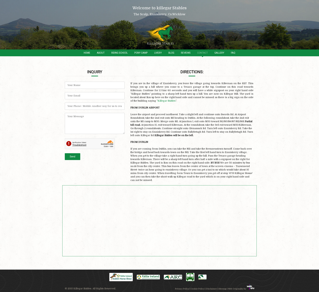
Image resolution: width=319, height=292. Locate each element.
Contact (202, 52)
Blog (171, 52)
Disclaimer (211, 289)
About (101, 52)
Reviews (186, 52)
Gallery (219, 52)
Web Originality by (237, 289)
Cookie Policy (197, 289)
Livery (158, 52)
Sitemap (222, 289)
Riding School (119, 52)
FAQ (233, 52)
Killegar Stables (167, 100)
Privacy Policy (182, 289)
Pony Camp (141, 52)
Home (87, 52)
